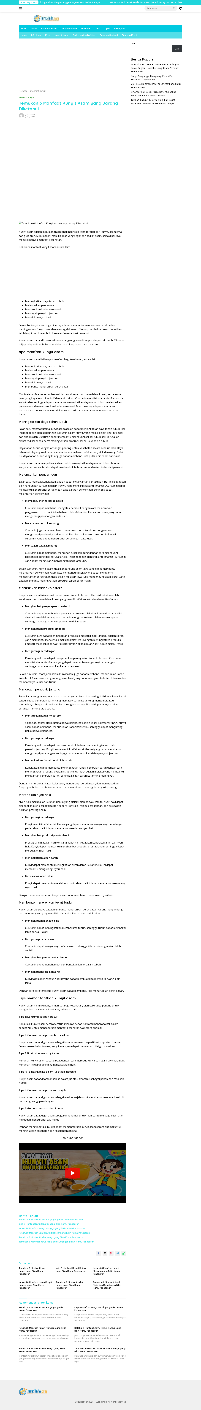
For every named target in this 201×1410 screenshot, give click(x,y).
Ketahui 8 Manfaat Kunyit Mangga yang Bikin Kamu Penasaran (52, 1228)
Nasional (85, 28)
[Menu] (21, 8)
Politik (34, 28)
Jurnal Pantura (69, 28)
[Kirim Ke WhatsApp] (123, 1253)
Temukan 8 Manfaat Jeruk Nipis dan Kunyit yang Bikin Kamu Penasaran (56, 1241)
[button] (174, 8)
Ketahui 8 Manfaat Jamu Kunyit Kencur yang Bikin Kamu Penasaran (54, 1232)
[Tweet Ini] (105, 1253)
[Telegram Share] (117, 1253)
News (23, 28)
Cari (133, 43)
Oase (97, 28)
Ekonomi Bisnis (49, 28)
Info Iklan (36, 35)
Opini (107, 28)
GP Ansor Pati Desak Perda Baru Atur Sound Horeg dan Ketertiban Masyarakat (122, 2)
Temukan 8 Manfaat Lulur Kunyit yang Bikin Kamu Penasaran (51, 1219)
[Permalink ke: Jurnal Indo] (21, 115)
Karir (47, 35)
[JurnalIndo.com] (46, 18)
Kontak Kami (61, 35)
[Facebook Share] (98, 1253)
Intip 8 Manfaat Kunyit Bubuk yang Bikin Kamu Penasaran (49, 1224)
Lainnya (118, 28)
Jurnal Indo (30, 114)
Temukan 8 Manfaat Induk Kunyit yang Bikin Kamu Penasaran (51, 1237)
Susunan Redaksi (109, 35)
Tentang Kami (129, 35)
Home (24, 35)
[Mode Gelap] (180, 8)
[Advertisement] (72, 65)
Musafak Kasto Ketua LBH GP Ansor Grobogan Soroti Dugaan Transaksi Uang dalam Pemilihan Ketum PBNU (155, 68)
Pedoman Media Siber (84, 35)
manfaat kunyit (26, 97)
